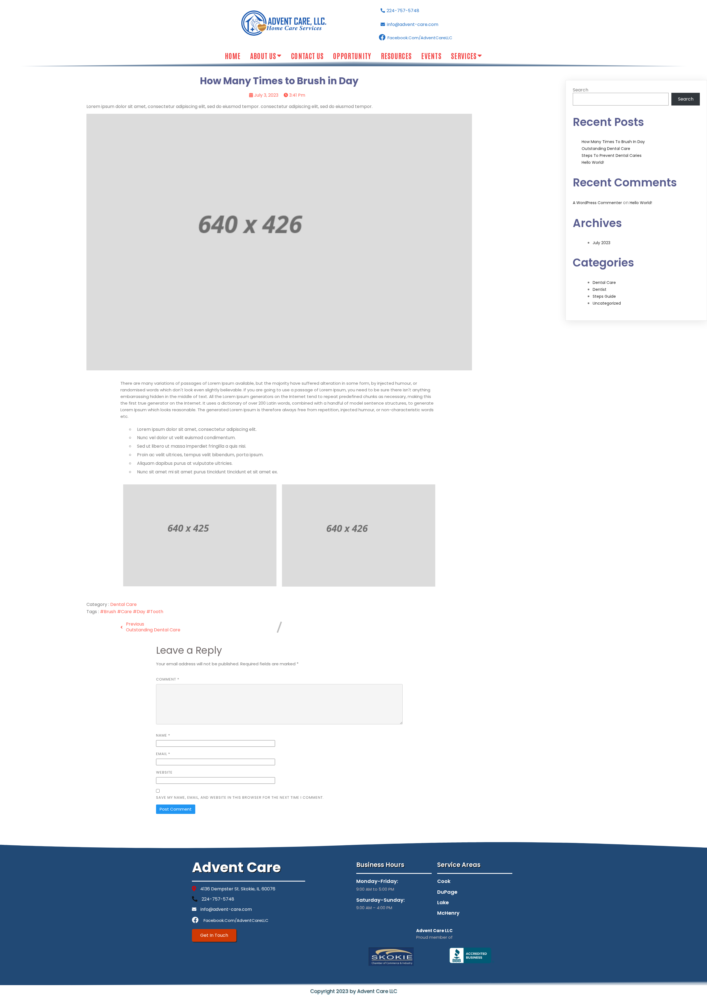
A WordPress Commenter (597, 202)
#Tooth (154, 611)
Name (163, 735)
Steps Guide (604, 296)
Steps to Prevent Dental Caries (612, 155)
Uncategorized (607, 303)
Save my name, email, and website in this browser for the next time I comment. (240, 797)
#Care (125, 611)
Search (580, 90)
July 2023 (601, 243)
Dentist (599, 289)
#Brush (108, 611)
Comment (167, 679)
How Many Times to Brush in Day (613, 141)
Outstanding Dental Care (606, 148)
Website (164, 772)
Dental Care (123, 604)
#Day (139, 611)
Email (163, 753)
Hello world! (593, 162)
